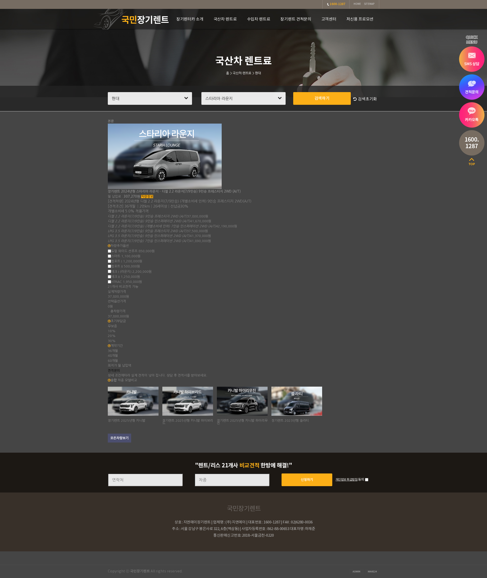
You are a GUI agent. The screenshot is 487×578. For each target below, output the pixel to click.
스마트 (126, 256)
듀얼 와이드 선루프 (133, 250)
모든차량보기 (119, 438)
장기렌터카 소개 (189, 19)
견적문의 (114, 370)
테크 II (125, 276)
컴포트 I (126, 261)
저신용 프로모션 (360, 19)
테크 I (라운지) (131, 271)
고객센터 (328, 19)
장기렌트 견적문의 (295, 19)
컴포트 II (125, 266)
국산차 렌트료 (225, 19)
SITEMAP (369, 4)
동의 (361, 480)
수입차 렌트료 (258, 19)
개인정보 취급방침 (347, 479)
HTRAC (126, 281)
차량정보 (147, 196)
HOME (357, 4)
